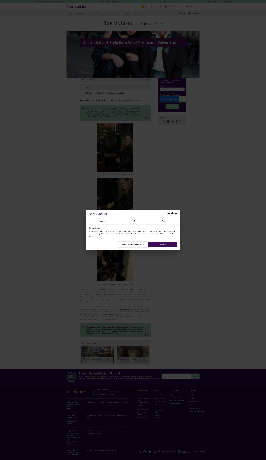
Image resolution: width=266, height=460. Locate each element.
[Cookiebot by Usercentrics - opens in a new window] (168, 214)
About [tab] (164, 221)
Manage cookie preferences (132, 244)
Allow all (163, 244)
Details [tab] (133, 221)
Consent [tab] (102, 221)
